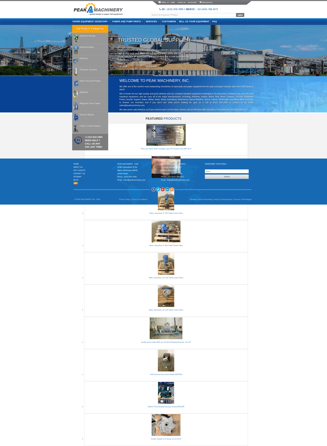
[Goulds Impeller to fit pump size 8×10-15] (166, 425)
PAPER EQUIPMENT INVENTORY (90, 21)
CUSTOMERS (169, 21)
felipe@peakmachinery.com (178, 180)
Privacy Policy (124, 199)
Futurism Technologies (242, 199)
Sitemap (77, 177)
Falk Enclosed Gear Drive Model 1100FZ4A (166, 374)
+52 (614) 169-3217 (207, 9)
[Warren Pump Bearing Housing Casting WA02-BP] (166, 393)
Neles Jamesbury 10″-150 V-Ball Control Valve (166, 278)
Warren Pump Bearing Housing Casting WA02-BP (166, 407)
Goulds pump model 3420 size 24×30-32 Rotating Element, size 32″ (166, 342)
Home (173, 2)
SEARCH (240, 15)
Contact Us (181, 2)
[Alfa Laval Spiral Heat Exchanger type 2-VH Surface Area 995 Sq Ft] (166, 135)
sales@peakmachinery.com (134, 180)
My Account (192, 2)
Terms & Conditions (140, 199)
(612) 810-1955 (175, 9)
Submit (227, 177)
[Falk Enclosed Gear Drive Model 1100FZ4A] (166, 360)
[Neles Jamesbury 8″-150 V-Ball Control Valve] (166, 231)
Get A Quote (79, 170)
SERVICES (152, 21)
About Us (78, 167)
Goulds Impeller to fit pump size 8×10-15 (166, 439)
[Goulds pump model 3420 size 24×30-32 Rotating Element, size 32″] (166, 328)
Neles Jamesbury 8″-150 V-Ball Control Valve (166, 213)
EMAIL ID (165, 2)
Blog (75, 180)
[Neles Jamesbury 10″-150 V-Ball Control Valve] (166, 264)
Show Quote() (207, 2)
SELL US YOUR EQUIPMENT (194, 21)
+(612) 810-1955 (136, 66)
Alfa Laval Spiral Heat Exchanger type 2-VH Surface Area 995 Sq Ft (166, 149)
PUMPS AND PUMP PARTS (127, 21)
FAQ (214, 21)
